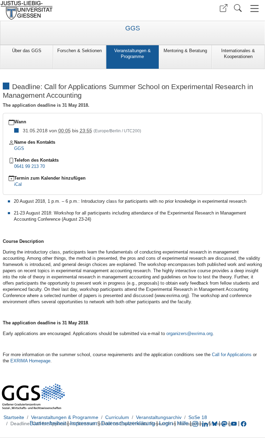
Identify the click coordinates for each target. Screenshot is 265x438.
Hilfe (182, 423)
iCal (18, 184)
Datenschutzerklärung (128, 423)
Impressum (83, 423)
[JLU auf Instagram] (196, 423)
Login (166, 423)
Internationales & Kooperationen (238, 53)
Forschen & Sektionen (79, 50)
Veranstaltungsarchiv (158, 417)
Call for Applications (232, 354)
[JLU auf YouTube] (234, 423)
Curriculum (117, 417)
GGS (132, 28)
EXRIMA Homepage (30, 360)
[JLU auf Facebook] (243, 423)
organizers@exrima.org (189, 333)
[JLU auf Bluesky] (215, 423)
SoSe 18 (197, 417)
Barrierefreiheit (48, 423)
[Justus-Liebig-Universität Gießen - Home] (65, 10)
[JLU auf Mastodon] (225, 423)
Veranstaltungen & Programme (132, 53)
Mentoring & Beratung (185, 50)
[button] (223, 8)
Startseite (13, 417)
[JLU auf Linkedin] (205, 423)
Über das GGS (26, 50)
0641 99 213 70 (29, 166)
